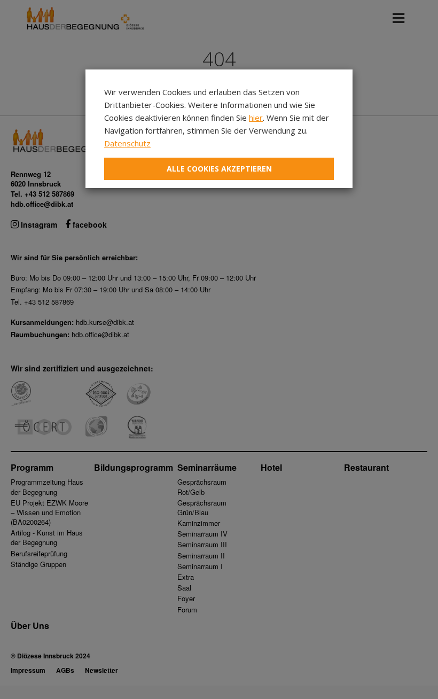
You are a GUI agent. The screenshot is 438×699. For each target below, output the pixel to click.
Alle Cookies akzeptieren (219, 169)
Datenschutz (127, 143)
